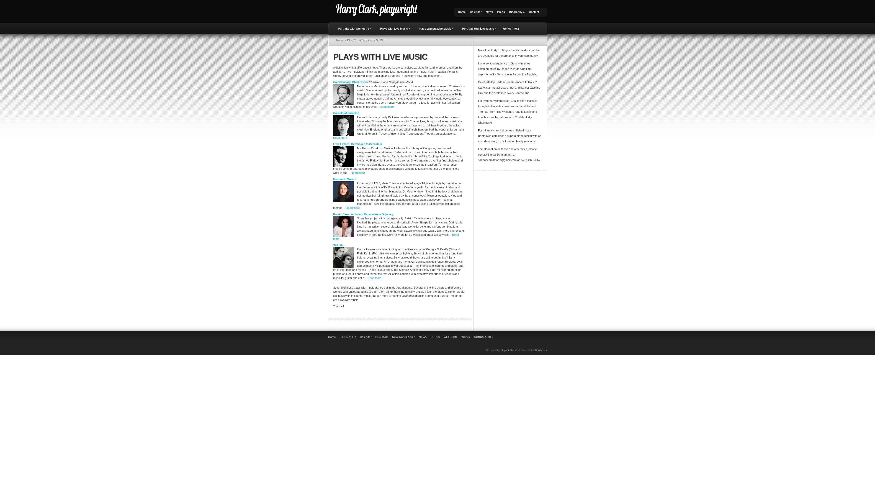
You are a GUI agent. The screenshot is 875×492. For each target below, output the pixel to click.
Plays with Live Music (395, 28)
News (489, 12)
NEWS (423, 337)
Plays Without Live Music (436, 28)
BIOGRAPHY (348, 337)
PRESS (435, 337)
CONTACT (382, 337)
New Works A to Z (403, 337)
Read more (387, 106)
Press (501, 12)
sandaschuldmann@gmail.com (497, 160)
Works (465, 337)
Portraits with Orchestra (354, 28)
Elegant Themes (510, 350)
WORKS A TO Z (483, 337)
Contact (534, 12)
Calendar (476, 12)
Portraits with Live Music (479, 28)
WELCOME (451, 337)
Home (462, 12)
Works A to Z (510, 28)
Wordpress (541, 350)
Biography (517, 12)
